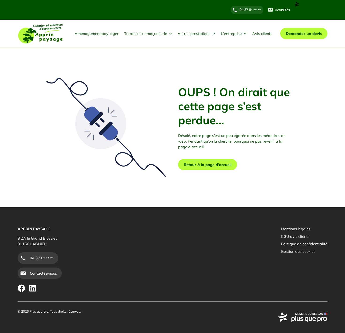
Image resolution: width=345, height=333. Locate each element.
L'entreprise (231, 33)
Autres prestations (194, 33)
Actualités (282, 10)
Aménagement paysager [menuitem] (97, 33)
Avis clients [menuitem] (262, 33)
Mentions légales (295, 229)
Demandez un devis (304, 33)
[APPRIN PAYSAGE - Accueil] (40, 33)
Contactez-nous (43, 273)
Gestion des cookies (298, 251)
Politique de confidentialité (304, 244)
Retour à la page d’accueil (207, 164)
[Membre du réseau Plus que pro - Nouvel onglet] (302, 317)
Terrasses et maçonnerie (145, 33)
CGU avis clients (295, 236)
